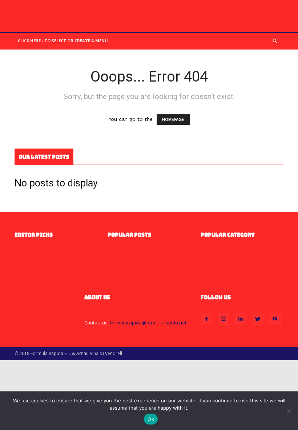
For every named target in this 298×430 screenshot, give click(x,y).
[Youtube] (275, 319)
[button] (274, 41)
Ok (151, 419)
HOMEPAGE (173, 119)
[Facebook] (206, 319)
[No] (289, 410)
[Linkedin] (240, 319)
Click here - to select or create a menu (63, 40)
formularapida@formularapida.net (148, 322)
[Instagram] (223, 319)
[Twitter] (257, 319)
